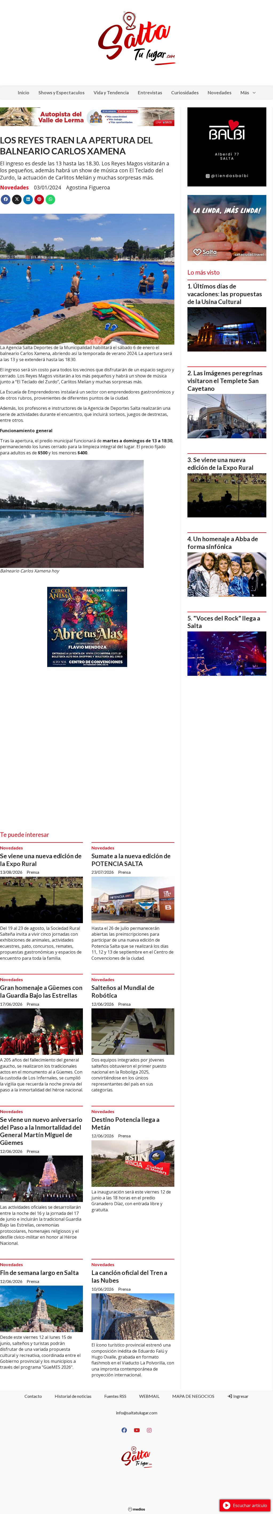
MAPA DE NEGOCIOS (193, 1396)
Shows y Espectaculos (61, 92)
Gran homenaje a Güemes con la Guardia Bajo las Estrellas (41, 991)
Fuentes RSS (115, 1396)
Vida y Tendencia (111, 92)
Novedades (219, 92)
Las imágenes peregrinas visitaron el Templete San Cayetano (225, 380)
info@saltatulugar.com (136, 1412)
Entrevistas (150, 92)
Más (244, 92)
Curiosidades (185, 92)
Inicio (23, 92)
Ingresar (240, 1396)
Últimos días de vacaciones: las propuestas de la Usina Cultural (224, 293)
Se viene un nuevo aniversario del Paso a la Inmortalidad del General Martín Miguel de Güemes (41, 1131)
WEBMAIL (149, 1396)
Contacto (33, 1396)
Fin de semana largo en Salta (39, 1272)
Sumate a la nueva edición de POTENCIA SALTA (131, 859)
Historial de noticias (73, 1396)
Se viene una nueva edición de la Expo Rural (220, 463)
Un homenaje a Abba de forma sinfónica (222, 542)
